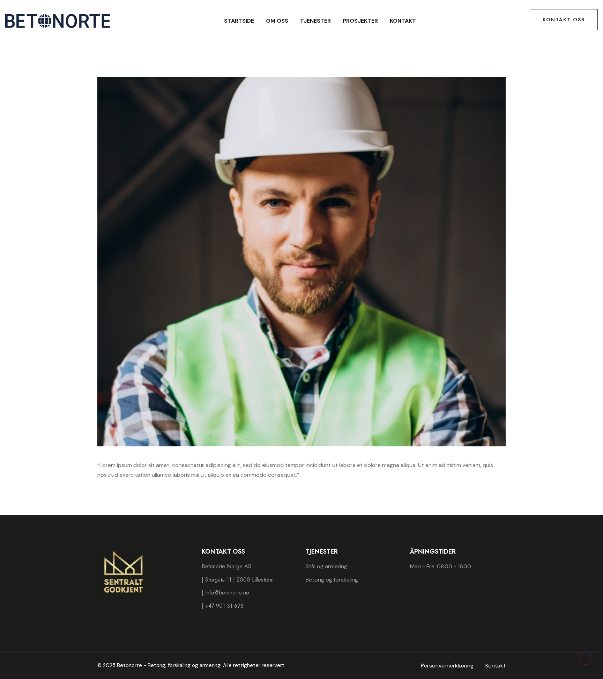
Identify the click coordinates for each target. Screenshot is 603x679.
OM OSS (277, 20)
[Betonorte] (57, 20)
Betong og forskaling (332, 579)
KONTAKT (403, 20)
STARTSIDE (239, 20)
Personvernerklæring (447, 665)
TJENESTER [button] (315, 20)
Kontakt (495, 665)
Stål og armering (326, 566)
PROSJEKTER (360, 20)
